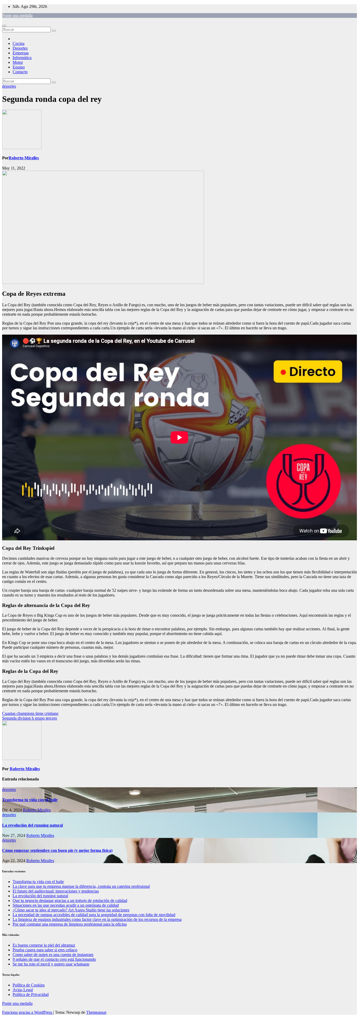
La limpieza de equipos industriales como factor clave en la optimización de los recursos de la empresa (97, 919)
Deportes (20, 48)
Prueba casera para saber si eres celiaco (45, 950)
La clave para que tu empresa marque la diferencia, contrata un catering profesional (81, 886)
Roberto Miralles (24, 158)
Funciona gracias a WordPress (27, 1012)
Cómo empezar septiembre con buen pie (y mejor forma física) (57, 850)
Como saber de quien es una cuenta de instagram (53, 954)
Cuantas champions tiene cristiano (30, 713)
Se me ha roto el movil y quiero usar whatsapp (51, 964)
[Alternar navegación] (4, 26)
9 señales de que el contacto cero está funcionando (54, 959)
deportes (9, 86)
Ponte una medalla (17, 15)
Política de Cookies (29, 985)
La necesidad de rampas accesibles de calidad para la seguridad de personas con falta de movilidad (94, 914)
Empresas (21, 53)
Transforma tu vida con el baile (30, 800)
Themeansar (96, 1012)
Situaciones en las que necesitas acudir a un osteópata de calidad (66, 905)
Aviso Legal (23, 990)
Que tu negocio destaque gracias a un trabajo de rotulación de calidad (70, 900)
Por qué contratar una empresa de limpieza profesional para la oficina (70, 924)
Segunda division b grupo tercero (29, 718)
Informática (22, 57)
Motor (18, 62)
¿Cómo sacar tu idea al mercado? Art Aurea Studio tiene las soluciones (71, 910)
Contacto (20, 72)
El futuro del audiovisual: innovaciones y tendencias (56, 891)
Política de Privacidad (31, 994)
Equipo (19, 67)
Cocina (18, 43)
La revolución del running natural (32, 825)
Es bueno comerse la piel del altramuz (44, 945)
